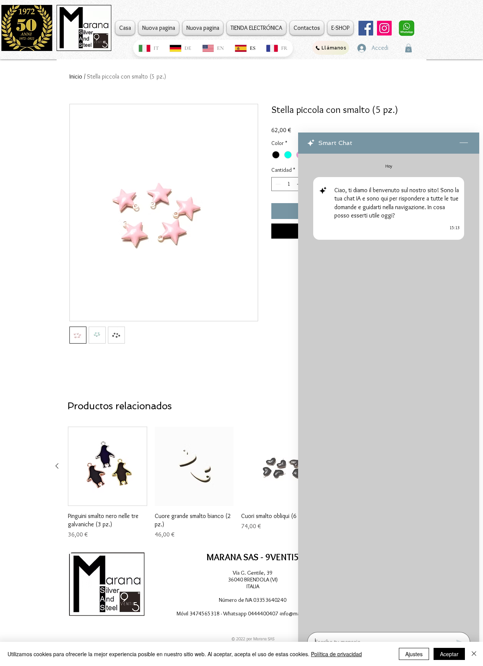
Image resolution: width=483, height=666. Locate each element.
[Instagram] (384, 28)
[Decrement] (277, 184)
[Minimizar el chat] (464, 143)
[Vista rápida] (107, 466)
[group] (237, 483)
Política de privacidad (336, 654)
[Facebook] (365, 28)
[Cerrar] (473, 654)
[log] (388, 390)
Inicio (75, 76)
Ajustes (414, 654)
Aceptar (449, 654)
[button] (408, 48)
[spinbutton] (288, 184)
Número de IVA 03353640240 (252, 600)
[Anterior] (57, 465)
